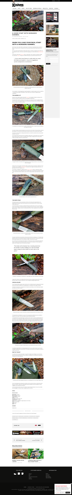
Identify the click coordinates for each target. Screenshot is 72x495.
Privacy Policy (47, 475)
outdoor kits (22, 54)
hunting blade (21, 416)
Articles (14, 38)
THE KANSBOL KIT (15, 419)
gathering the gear (40, 51)
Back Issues (30, 478)
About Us (30, 474)
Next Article (37, 439)
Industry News (29, 8)
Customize (58, 492)
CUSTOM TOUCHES (36, 440)
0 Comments (22, 38)
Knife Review (26, 416)
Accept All (67, 492)
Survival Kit (27, 97)
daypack (18, 55)
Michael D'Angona (31, 462)
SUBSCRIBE (48, 63)
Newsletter (45, 8)
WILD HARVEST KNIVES (20, 440)
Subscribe (30, 477)
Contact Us (30, 473)
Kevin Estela (14, 462)
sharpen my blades (29, 169)
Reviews (19, 38)
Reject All (63, 492)
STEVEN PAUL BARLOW (18, 36)
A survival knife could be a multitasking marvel (34, 461)
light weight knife (32, 416)
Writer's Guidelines (48, 476)
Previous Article (19, 439)
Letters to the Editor (48, 477)
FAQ (29, 475)
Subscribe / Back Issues (19, 0)
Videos (19, 8)
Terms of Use (47, 474)
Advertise (51, 8)
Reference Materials (37, 8)
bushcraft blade (15, 416)
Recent (23, 8)
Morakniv (37, 416)
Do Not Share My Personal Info (33, 476)
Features (14, 8)
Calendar (56, 8)
